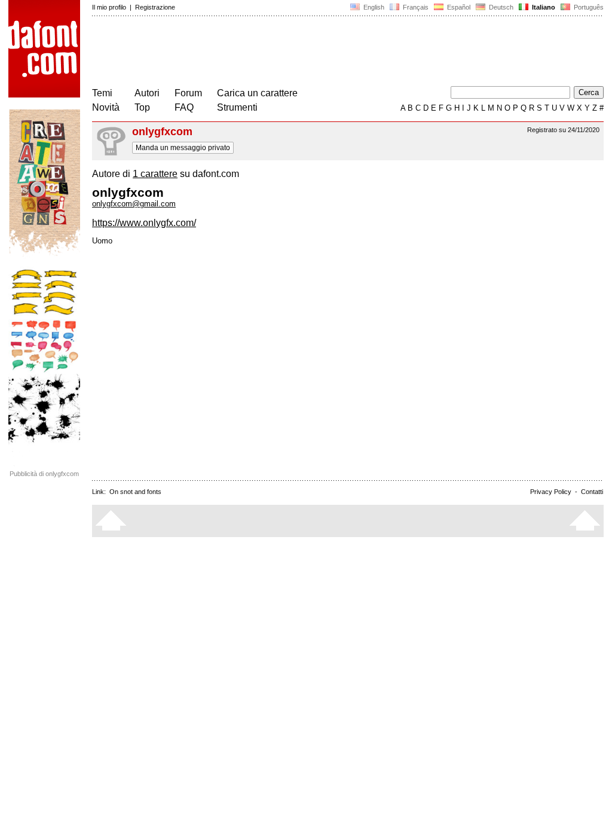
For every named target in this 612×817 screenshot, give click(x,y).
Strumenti (237, 107)
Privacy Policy (550, 491)
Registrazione (155, 7)
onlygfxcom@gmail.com (134, 203)
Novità (106, 107)
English (373, 7)
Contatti (592, 491)
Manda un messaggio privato (183, 148)
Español (457, 7)
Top (142, 107)
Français (414, 7)
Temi (102, 93)
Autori (147, 93)
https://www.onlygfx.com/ (144, 223)
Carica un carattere (257, 93)
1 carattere (155, 174)
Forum (188, 93)
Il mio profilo (109, 7)
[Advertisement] (309, 53)
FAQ (184, 107)
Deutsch (500, 7)
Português (587, 7)
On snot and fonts (135, 491)
